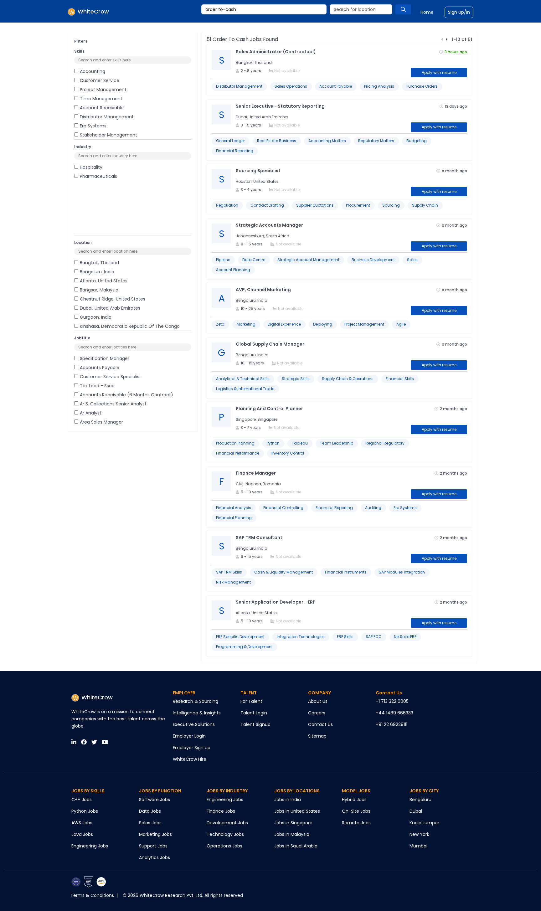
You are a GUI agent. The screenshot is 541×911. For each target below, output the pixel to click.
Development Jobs (227, 823)
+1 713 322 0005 (392, 701)
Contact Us (320, 724)
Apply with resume (439, 72)
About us (317, 701)
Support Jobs (153, 846)
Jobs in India (287, 799)
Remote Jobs (356, 823)
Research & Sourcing (195, 701)
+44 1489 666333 (394, 713)
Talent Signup (255, 724)
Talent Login (253, 713)
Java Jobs (82, 834)
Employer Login (189, 736)
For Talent (251, 701)
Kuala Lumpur (424, 823)
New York (419, 834)
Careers (316, 713)
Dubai (416, 811)
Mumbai (418, 846)
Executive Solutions (194, 724)
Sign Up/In (459, 12)
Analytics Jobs (154, 857)
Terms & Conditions (92, 895)
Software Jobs (154, 799)
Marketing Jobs (155, 834)
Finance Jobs (221, 811)
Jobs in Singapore (293, 823)
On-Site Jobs (356, 811)
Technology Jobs (225, 834)
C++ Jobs (81, 799)
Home (427, 12)
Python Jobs (84, 811)
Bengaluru (420, 799)
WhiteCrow (97, 697)
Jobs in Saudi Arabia (295, 846)
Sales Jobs (150, 823)
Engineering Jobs (89, 846)
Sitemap (317, 736)
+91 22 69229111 (391, 724)
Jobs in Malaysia (291, 834)
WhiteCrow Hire (189, 759)
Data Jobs (150, 811)
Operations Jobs (224, 846)
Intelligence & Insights (197, 713)
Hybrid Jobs (354, 799)
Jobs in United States (297, 811)
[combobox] (264, 9)
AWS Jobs (81, 823)
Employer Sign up (191, 747)
